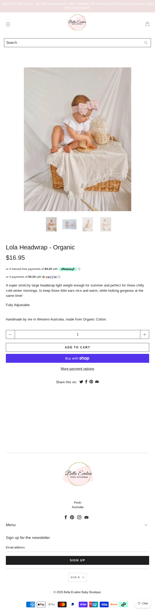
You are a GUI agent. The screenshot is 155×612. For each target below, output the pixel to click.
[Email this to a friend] (97, 381)
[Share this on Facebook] (86, 381)
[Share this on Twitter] (81, 381)
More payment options (77, 369)
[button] (77, 277)
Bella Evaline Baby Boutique (82, 592)
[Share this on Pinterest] (91, 381)
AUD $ (75, 577)
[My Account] (7, 24)
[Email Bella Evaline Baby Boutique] (86, 517)
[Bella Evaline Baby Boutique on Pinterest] (72, 517)
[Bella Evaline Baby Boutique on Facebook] (66, 517)
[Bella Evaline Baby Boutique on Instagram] (79, 517)
